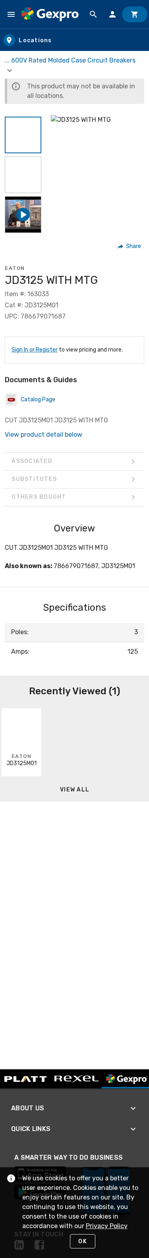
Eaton (15, 268)
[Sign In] (112, 14)
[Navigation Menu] (11, 14)
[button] (23, 135)
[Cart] (134, 14)
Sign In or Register (35, 349)
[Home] (50, 14)
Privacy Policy (107, 1226)
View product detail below (43, 434)
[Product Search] (93, 14)
